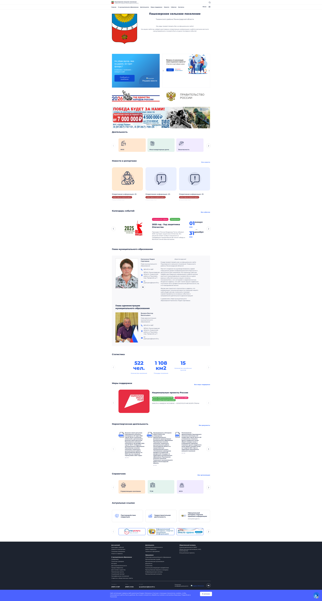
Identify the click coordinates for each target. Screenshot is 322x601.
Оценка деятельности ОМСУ (188, 547)
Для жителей (115, 545)
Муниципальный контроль (153, 574)
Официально (149, 555)
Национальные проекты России (170, 392)
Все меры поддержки (202, 384)
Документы (148, 563)
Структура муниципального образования (158, 557)
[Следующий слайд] (209, 71)
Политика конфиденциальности (181, 585)
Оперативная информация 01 (122, 197)
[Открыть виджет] (316, 595)
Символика (114, 559)
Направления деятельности (154, 547)
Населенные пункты (117, 572)
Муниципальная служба (152, 559)
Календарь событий (117, 547)
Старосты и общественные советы (122, 578)
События (173, 7)
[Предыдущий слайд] (163, 71)
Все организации (204, 475)
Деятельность (144, 7)
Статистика (148, 565)
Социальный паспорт (118, 574)
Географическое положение (120, 576)
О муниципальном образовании (128, 7)
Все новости (205, 162)
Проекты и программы (152, 551)
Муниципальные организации (154, 561)
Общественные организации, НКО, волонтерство (190, 550)
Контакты (181, 7)
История (114, 563)
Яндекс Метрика (145, 593)
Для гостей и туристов (118, 570)
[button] (208, 146)
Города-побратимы (117, 567)
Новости (166, 7)
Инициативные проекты (187, 553)
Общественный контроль (187, 545)
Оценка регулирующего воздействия (157, 567)
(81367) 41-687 (115, 587)
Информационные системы (154, 572)
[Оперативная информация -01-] (127, 179)
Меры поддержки (156, 7)
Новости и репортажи (118, 549)
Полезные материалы (118, 551)
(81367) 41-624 (129, 587)
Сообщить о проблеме (124, 78)
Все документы (204, 425)
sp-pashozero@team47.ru (147, 587)
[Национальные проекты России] (134, 401)
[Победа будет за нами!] (161, 117)
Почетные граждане (117, 561)
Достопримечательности (119, 565)
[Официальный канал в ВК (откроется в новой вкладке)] (208, 585)
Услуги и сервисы (117, 553)
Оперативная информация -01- (124, 194)
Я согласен (206, 594)
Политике (113, 597)
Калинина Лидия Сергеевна (148, 260)
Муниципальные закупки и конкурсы (156, 570)
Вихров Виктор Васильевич (147, 314)
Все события (205, 212)
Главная (113, 7)
